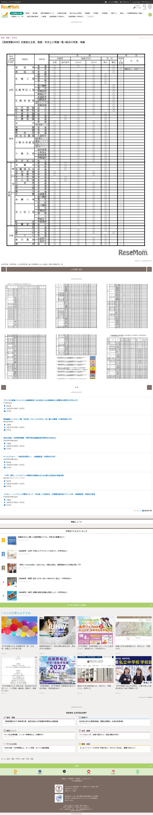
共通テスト (114, 13)
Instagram (113, 773)
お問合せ (64, 778)
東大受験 (35, 13)
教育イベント (12, 730)
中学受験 (95, 13)
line (137, 773)
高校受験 (87, 13)
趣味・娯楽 (86, 744)
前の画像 (3, 269)
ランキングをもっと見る (76, 605)
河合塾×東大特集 (61, 13)
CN (139, 7)
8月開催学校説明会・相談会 (134, 13)
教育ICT (85, 717)
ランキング (90, 16)
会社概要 (77, 778)
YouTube (89, 773)
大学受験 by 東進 (16, 13)
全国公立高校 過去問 (32, 16)
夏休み (122, 13)
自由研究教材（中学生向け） (76, 16)
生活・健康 (86, 730)
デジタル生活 (12, 744)
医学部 (27, 13)
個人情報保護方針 (77, 780)
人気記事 (43, 16)
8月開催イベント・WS (17, 16)
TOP (76, 766)
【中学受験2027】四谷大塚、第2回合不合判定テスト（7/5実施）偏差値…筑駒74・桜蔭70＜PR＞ (19, 688)
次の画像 (149, 269)
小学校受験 (104, 13)
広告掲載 (70, 778)
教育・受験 (11, 717)
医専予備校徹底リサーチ (47, 13)
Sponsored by (137, 510)
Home (15, 773)
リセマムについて (86, 778)
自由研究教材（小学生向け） (57, 16)
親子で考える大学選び (76, 13)
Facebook (40, 773)
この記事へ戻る (76, 269)
